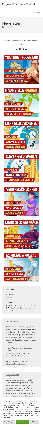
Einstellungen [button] (8, 422)
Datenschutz (10, 297)
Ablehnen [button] (34, 422)
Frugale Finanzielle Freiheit (19, 4)
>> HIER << (21, 49)
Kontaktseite (10, 311)
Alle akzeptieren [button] (22, 422)
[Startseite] (3, 27)
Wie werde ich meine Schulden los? (17, 353)
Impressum (10, 295)
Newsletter (9, 27)
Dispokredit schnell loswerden (16, 356)
